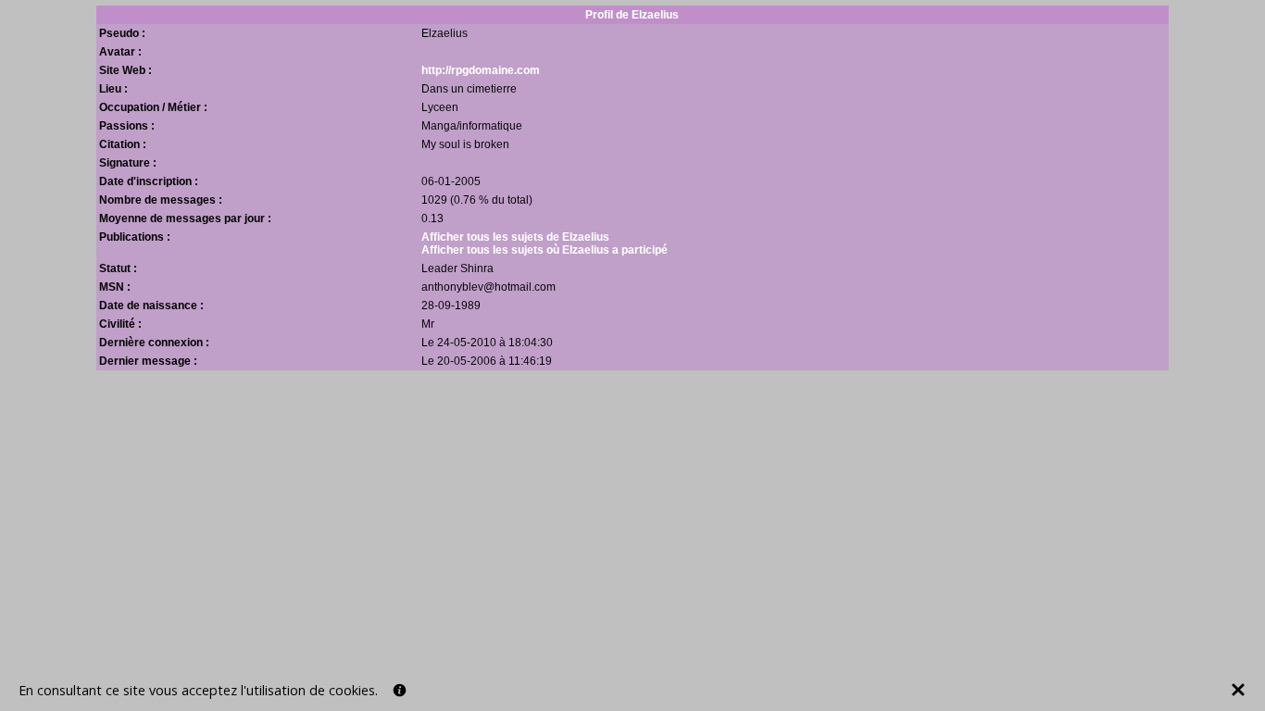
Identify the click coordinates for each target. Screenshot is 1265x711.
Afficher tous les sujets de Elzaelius (515, 237)
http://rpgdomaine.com (480, 70)
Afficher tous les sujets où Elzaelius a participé (544, 249)
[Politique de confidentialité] (400, 690)
